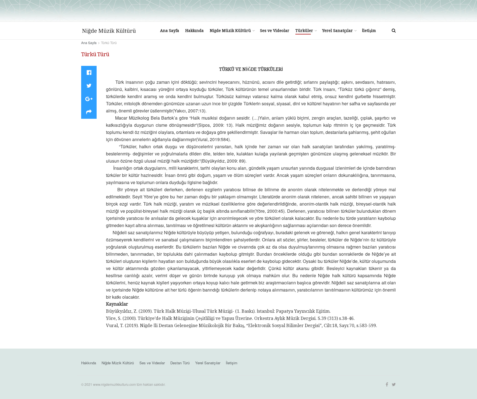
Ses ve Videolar (274, 30)
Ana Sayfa (169, 30)
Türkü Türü (109, 42)
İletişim (369, 30)
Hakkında (194, 30)
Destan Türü (180, 362)
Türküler (304, 30)
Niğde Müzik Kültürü (230, 30)
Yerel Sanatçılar (337, 30)
